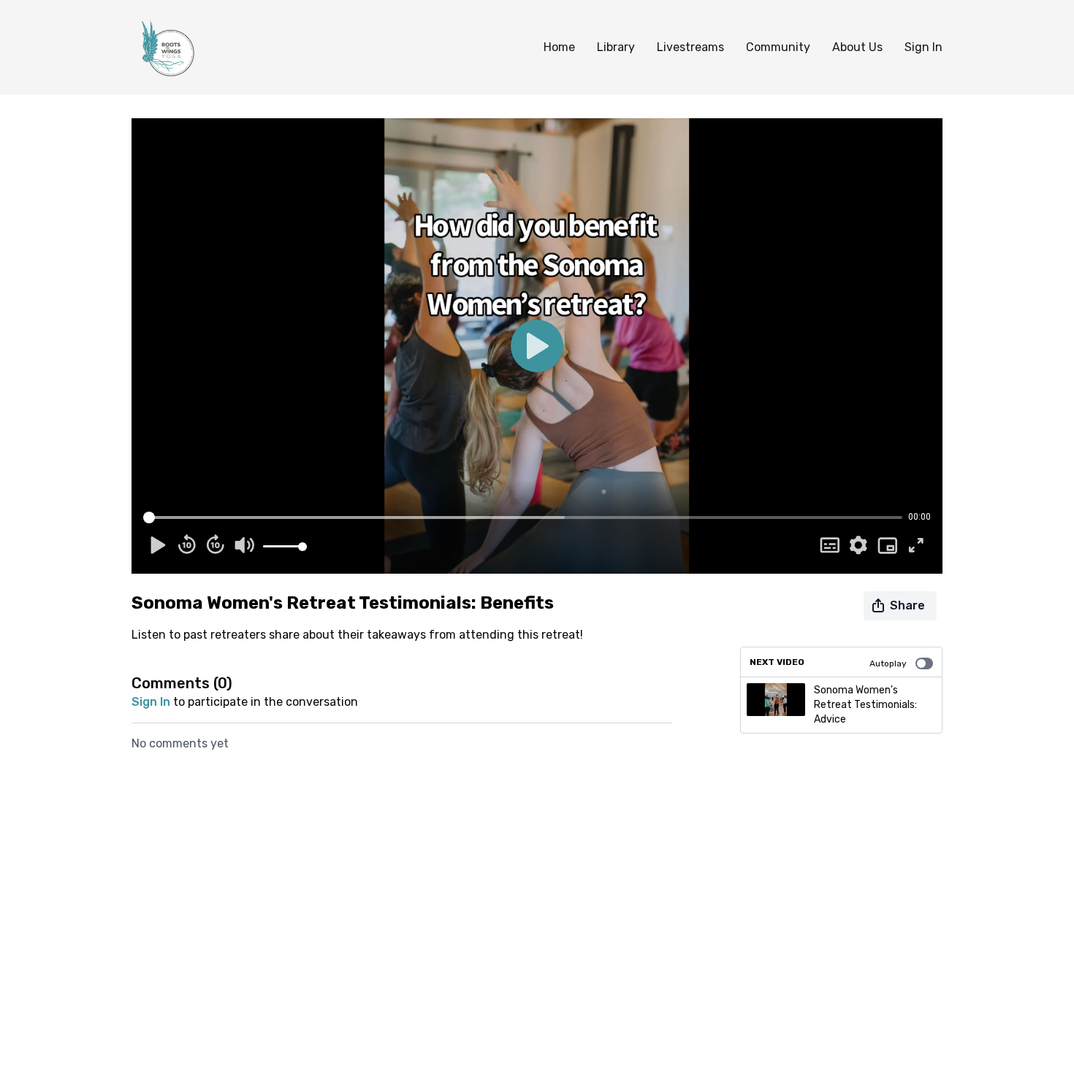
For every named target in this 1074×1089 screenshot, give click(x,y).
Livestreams (690, 47)
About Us (857, 47)
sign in (151, 702)
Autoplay (888, 663)
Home (559, 47)
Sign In (923, 47)
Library (616, 47)
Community (778, 47)
